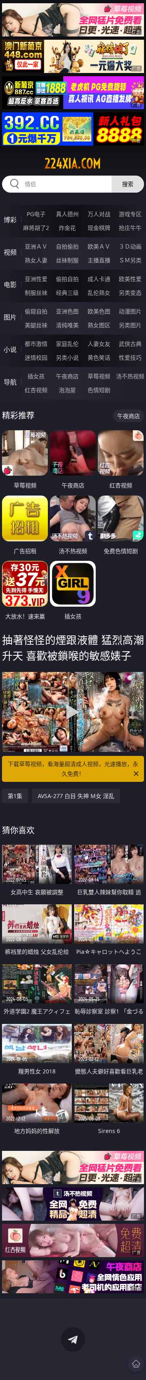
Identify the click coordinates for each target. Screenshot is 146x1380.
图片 (10, 317)
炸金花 (67, 228)
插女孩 (36, 376)
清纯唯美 (67, 325)
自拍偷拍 (67, 246)
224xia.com (73, 163)
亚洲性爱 (36, 279)
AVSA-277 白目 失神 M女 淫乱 (76, 796)
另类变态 (130, 292)
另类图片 (130, 325)
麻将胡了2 (36, 228)
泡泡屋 (67, 390)
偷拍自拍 (67, 279)
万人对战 (99, 214)
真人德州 (67, 214)
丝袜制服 (67, 260)
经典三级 (67, 292)
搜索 (127, 184)
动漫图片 (130, 311)
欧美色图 (99, 311)
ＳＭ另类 (130, 260)
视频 (10, 252)
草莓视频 (99, 376)
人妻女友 (99, 344)
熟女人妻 (36, 260)
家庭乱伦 (67, 344)
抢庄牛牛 (130, 228)
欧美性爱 (130, 279)
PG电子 (36, 214)
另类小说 (67, 357)
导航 (10, 382)
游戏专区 (130, 214)
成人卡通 (99, 279)
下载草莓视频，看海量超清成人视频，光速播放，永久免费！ (73, 768)
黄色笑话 (99, 357)
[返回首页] (136, 1364)
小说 (10, 349)
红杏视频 (36, 390)
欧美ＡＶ (99, 246)
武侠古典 (130, 344)
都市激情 (36, 344)
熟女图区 (99, 325)
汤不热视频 (130, 376)
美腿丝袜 (36, 325)
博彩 (10, 219)
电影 (10, 284)
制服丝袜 (36, 292)
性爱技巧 (130, 357)
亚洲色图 (67, 311)
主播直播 (99, 260)
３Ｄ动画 (130, 246)
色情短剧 (99, 390)
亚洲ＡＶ (36, 246)
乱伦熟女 (99, 292)
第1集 (15, 796)
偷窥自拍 (36, 311)
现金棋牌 (99, 228)
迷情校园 (36, 357)
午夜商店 (67, 376)
